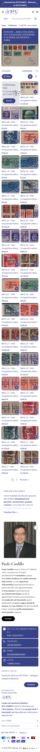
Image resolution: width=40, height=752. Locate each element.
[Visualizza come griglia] (30, 76)
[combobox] (20, 18)
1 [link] (12, 480)
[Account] (33, 12)
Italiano (22, 733)
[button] (3, 4)
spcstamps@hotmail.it (16, 654)
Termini (4, 692)
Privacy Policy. (12, 692)
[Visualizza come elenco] (35, 76)
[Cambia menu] (3, 12)
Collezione (12, 25)
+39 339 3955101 (14, 645)
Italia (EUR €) (10, 732)
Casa (4, 25)
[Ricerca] (35, 18)
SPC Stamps (13, 748)
